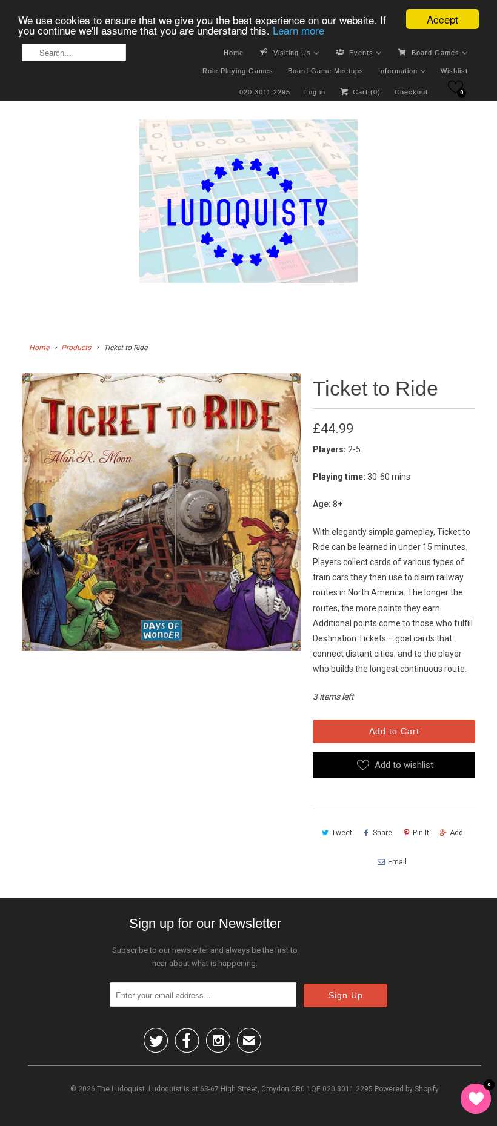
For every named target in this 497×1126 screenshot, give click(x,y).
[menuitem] (233, 52)
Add (456, 833)
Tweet (342, 833)
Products (76, 347)
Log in (314, 92)
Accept (442, 19)
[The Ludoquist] (248, 203)
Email (397, 862)
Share (382, 833)
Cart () (365, 92)
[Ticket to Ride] (161, 512)
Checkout (411, 92)
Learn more (298, 30)
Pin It (421, 833)
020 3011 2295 (264, 92)
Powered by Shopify (407, 1089)
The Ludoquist (121, 1089)
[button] (455, 86)
